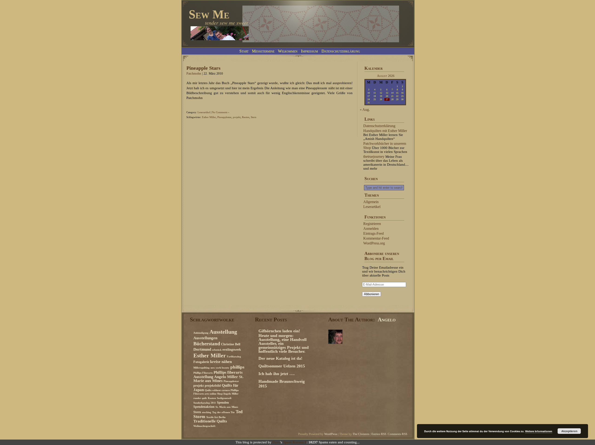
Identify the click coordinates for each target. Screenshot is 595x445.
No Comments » (220, 112)
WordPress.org (374, 243)
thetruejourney (373, 156)
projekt (237, 117)
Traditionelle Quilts (210, 421)
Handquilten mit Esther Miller (385, 131)
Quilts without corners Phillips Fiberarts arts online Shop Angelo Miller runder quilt (216, 394)
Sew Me (209, 14)
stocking (206, 412)
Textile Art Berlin (215, 417)
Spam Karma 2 (295, 442)
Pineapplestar (224, 117)
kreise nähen (221, 361)
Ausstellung (223, 332)
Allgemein (371, 202)
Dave (276, 442)
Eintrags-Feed (373, 233)
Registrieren (372, 224)
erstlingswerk (231, 349)
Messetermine (263, 51)
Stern (253, 117)
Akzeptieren (569, 431)
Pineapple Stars (203, 68)
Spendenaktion (204, 407)
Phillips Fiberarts (203, 373)
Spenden (223, 402)
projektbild (213, 385)
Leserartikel (204, 112)
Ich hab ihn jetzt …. (276, 373)
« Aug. (365, 110)
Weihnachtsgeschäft (204, 426)
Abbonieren (371, 294)
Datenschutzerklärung (340, 51)
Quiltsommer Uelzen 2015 (281, 366)
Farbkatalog (234, 356)
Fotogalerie (201, 362)
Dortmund (202, 349)
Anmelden (371, 229)
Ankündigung (200, 333)
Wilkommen (288, 51)
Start (243, 51)
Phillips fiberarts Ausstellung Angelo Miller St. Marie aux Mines (218, 376)
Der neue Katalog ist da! (280, 358)
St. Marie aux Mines (226, 407)
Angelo (387, 319)
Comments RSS (397, 434)
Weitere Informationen (538, 431)
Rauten (245, 117)
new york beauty (220, 367)
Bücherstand (206, 343)
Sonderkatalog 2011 (204, 403)
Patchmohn (193, 73)
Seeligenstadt (224, 398)
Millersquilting (201, 367)
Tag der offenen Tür (223, 412)
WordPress (330, 434)
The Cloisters (361, 434)
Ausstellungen (205, 338)
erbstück (216, 350)
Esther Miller (209, 117)
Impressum (309, 51)
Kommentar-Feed (376, 238)
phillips (237, 367)
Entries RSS (378, 434)
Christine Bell (230, 344)
